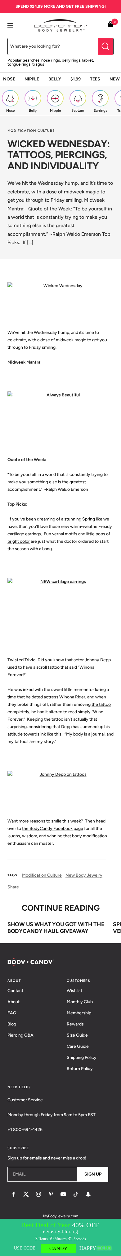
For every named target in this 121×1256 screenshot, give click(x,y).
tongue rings (18, 64)
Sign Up (92, 1174)
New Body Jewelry (83, 875)
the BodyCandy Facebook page (52, 828)
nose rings (50, 60)
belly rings (71, 60)
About (13, 1001)
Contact (15, 990)
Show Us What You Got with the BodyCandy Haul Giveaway (55, 927)
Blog (11, 1024)
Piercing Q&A (20, 1035)
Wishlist (74, 990)
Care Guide (78, 1046)
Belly (54, 79)
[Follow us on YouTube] (63, 1194)
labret (87, 60)
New (115, 79)
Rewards (75, 1024)
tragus (38, 64)
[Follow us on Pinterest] (51, 1194)
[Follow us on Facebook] (13, 1194)
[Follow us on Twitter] (26, 1194)
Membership (79, 1013)
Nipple (32, 79)
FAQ (11, 1013)
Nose (9, 79)
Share (13, 887)
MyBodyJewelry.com (60, 1216)
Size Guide (77, 1035)
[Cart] (110, 25)
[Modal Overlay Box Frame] (60, 1237)
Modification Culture (31, 131)
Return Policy (80, 1068)
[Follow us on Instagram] (38, 1194)
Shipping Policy (81, 1057)
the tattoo (101, 704)
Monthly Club (80, 1001)
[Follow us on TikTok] (75, 1194)
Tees (95, 79)
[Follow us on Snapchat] (88, 1194)
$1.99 (75, 79)
